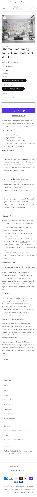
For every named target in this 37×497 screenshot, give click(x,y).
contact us (23, 241)
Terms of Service (9, 418)
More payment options (18, 115)
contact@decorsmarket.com (19, 431)
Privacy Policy (8, 414)
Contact (6, 395)
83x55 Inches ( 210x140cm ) (13, 89)
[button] (4, 7)
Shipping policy (29, 489)
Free (7, 73)
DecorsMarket (10, 486)
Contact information (19, 492)
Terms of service (19, 489)
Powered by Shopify (20, 486)
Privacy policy (9, 489)
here (5, 258)
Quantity (4, 93)
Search (6, 390)
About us (7, 386)
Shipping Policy (9, 400)
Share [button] (6, 359)
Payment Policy (9, 409)
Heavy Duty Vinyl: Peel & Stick (14, 80)
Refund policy (8, 404)
